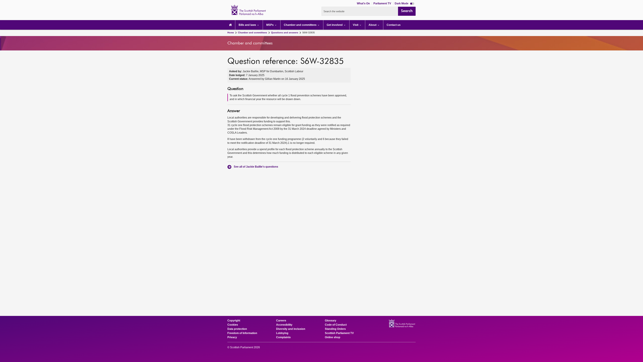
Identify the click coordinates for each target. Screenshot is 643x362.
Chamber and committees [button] (300, 24)
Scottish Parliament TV (339, 333)
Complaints (283, 337)
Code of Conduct (336, 324)
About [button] (373, 24)
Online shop (332, 337)
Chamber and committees (252, 32)
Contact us (394, 24)
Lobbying (282, 333)
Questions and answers (284, 32)
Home (230, 32)
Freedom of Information (242, 333)
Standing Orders (335, 329)
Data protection (237, 329)
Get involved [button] (335, 24)
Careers (281, 320)
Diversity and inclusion (290, 329)
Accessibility (284, 324)
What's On (364, 3)
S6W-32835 (308, 32)
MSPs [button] (270, 24)
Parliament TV (382, 3)
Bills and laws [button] (248, 24)
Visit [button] (356, 24)
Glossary (330, 320)
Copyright (233, 320)
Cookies (232, 324)
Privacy (232, 337)
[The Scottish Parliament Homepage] (230, 25)
